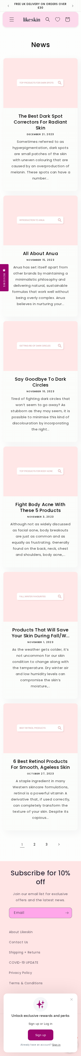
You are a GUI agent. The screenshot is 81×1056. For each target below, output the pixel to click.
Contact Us (18, 942)
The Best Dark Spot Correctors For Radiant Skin (40, 122)
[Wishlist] (58, 19)
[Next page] (59, 844)
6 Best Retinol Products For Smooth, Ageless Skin (40, 764)
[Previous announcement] (8, 6)
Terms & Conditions (26, 983)
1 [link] (22, 844)
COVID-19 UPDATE (23, 962)
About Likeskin (21, 932)
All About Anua (40, 253)
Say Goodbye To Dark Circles (40, 382)
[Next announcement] (73, 6)
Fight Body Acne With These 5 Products (40, 507)
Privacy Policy (20, 972)
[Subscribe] (67, 913)
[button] (12, 19)
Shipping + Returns (24, 952)
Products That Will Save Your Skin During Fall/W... (41, 633)
